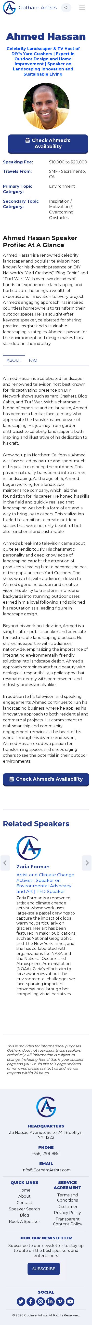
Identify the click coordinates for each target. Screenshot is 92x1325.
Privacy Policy (67, 1212)
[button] (48, 144)
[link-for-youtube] (70, 1301)
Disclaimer (67, 1206)
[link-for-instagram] (40, 1301)
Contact (24, 1202)
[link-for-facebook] (30, 1301)
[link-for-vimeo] (60, 1301)
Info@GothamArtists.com (46, 1170)
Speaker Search (24, 1209)
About (14, 360)
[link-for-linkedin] (50, 1301)
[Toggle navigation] (82, 8)
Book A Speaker (24, 1221)
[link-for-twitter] (21, 1301)
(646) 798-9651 (46, 1153)
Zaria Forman (33, 867)
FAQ (33, 360)
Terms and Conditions (67, 1198)
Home (24, 1190)
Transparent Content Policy (67, 1222)
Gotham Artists (38, 7)
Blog (24, 1215)
